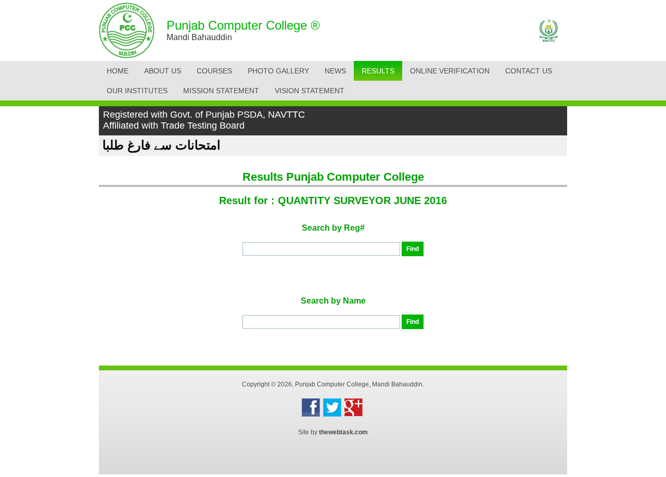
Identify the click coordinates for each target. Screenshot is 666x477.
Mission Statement (221, 90)
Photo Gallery (278, 71)
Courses (214, 71)
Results (378, 71)
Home (118, 71)
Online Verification (450, 71)
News (335, 71)
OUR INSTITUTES (137, 90)
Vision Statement (309, 90)
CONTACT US (528, 71)
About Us (162, 71)
